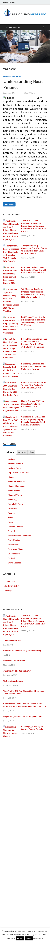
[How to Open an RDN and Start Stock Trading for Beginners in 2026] (11, 401)
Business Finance (15, 463)
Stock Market (14, 540)
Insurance (12, 508)
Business (11, 459)
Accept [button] (19, 938)
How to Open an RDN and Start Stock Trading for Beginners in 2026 (32, 404)
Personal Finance (15, 527)
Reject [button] (28, 938)
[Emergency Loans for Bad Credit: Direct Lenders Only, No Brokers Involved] (11, 364)
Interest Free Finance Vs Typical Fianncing (22, 650)
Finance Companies (16, 486)
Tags (32, 452)
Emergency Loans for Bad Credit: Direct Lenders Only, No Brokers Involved (33, 366)
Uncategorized (14, 554)
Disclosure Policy (11, 586)
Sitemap (8, 590)
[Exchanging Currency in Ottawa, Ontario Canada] (11, 727)
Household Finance (16, 504)
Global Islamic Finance (13, 681)
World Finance (14, 563)
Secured (11, 531)
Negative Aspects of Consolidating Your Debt (22, 716)
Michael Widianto (29, 93)
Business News (14, 468)
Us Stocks (12, 558)
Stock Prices (13, 545)
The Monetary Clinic (12, 640)
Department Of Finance (12, 77)
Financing (12, 499)
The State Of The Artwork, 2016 (17, 671)
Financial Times (15, 495)
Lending (11, 513)
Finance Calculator (16, 481)
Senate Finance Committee (19, 536)
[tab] (10, 452)
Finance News (14, 490)
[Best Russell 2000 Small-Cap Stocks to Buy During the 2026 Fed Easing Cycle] (11, 383)
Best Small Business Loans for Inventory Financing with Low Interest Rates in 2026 (33, 270)
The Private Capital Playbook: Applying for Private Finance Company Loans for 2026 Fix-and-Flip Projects (33, 226)
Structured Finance (16, 549)
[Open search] (44, 27)
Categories (10, 452)
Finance (11, 477)
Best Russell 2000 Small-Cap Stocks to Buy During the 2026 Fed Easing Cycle (33, 385)
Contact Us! (9, 581)
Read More (8, 203)
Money (11, 518)
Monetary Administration (14, 661)
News (10, 522)
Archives (22, 452)
